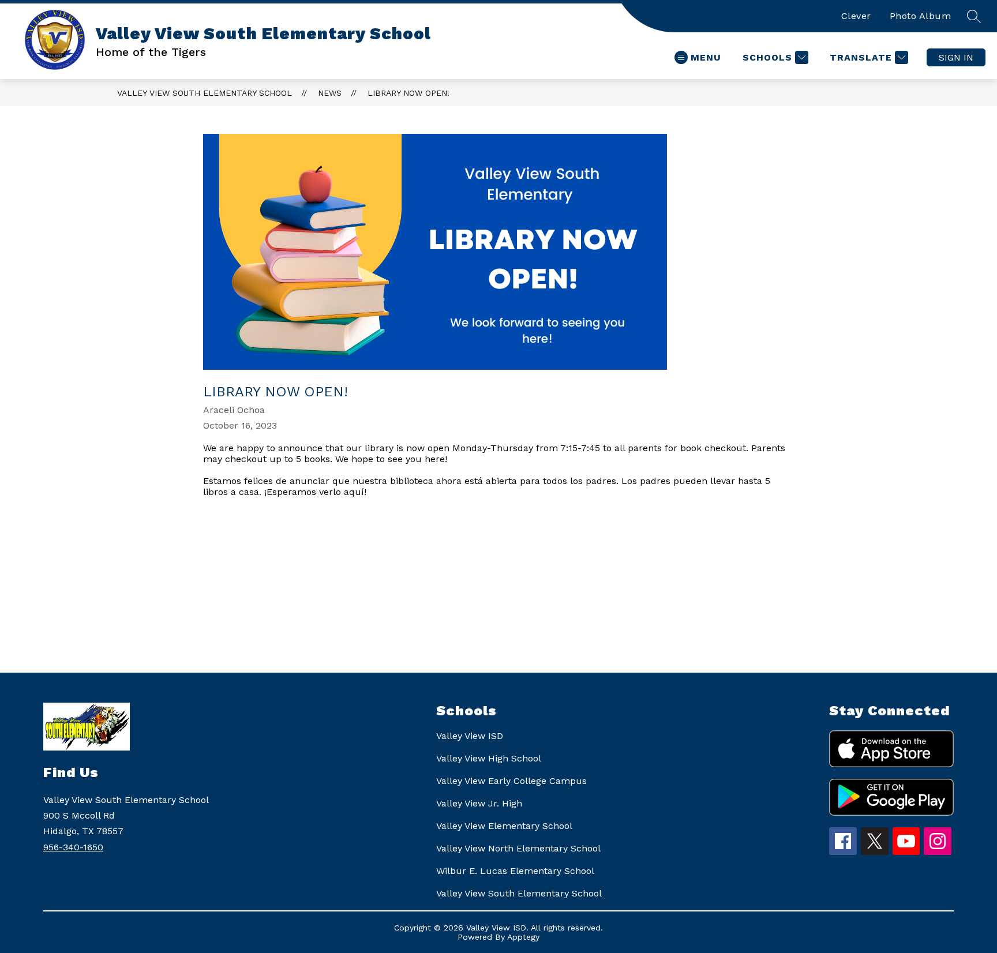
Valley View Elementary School (504, 825)
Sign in (956, 57)
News (330, 92)
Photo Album (920, 15)
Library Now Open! (408, 92)
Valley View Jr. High (479, 803)
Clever (856, 15)
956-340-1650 (73, 847)
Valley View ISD (469, 735)
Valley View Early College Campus (511, 780)
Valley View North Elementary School (518, 848)
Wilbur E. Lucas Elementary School (515, 870)
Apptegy (523, 936)
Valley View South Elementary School (204, 92)
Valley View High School (488, 758)
